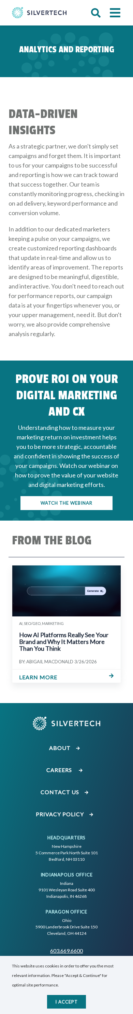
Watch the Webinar (66, 503)
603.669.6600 (66, 950)
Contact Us (60, 792)
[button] (96, 13)
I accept (66, 1001)
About (60, 748)
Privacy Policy (60, 814)
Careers (60, 770)
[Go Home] (39, 12)
